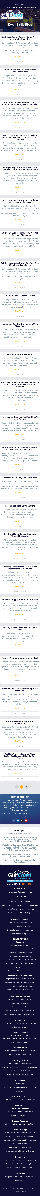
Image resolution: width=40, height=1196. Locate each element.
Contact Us (22, 909)
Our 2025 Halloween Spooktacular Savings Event (20, 861)
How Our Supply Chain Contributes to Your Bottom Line (20, 71)
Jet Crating (10, 963)
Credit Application (29, 1014)
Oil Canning (12, 986)
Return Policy (12, 913)
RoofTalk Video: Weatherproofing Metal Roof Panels (20, 689)
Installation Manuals (12, 982)
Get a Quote (20, 1099)
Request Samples (30, 1177)
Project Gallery (28, 1054)
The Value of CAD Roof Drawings (20, 295)
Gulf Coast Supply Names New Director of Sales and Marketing (20, 234)
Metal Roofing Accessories (27, 1140)
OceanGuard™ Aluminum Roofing (20, 956)
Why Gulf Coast (11, 909)
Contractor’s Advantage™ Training (20, 999)
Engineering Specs (26, 923)
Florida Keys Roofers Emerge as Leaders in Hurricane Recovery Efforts (20, 448)
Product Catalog (12, 923)
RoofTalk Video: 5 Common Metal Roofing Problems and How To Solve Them (20, 756)
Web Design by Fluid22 (20, 1194)
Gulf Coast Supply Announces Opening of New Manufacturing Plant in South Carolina (20, 384)
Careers (31, 909)
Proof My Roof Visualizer (20, 1007)
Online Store (18, 1177)
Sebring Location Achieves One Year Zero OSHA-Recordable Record (20, 264)
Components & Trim (29, 949)
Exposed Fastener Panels (12, 949)
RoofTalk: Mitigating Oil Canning (20, 506)
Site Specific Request (14, 930)
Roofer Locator (20, 1084)
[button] (30, 15)
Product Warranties (25, 986)
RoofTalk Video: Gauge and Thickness (20, 477)
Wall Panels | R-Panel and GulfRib (19, 971)
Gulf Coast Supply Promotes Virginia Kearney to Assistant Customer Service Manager (20, 137)
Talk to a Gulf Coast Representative (15, 1087)
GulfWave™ (31, 1124)
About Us (11, 905)
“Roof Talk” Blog (31, 1023)
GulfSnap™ (29, 1112)
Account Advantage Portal (12, 1014)
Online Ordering (24, 913)
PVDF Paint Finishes (31, 960)
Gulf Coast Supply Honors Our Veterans (20, 599)
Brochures (20, 1023)
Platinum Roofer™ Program (20, 1003)
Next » (31, 787)
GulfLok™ (10, 1112)
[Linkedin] (17, 820)
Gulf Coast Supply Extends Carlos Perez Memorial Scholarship (20, 38)
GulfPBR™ (22, 1124)
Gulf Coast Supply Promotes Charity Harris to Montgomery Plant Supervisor (20, 103)
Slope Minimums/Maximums (20, 354)
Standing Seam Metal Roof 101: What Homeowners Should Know (20, 568)
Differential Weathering (19, 1042)
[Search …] (35, 15)
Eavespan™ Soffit (10, 1140)
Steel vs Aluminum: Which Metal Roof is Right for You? (20, 418)
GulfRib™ (5, 1124)
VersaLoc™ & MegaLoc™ (19, 1115)
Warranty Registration (12, 990)
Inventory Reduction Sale (20, 833)
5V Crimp (14, 1124)
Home (4, 905)
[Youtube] (26, 820)
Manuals (27, 926)
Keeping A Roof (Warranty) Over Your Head (20, 628)
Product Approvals (16, 926)
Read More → (20, 57)
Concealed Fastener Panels (20, 945)
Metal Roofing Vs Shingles (28, 1038)
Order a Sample (8, 1099)
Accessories (12, 952)
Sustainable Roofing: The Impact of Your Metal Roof (20, 325)
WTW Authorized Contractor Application (20, 1010)
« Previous (10, 787)
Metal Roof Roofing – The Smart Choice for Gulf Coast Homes (20, 855)
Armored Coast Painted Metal (12, 960)
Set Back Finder (28, 930)
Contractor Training (19, 934)
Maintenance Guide (19, 1027)
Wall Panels (30, 1151)
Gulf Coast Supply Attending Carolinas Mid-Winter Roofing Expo (20, 201)
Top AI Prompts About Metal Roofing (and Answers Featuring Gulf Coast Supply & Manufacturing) (20, 839)
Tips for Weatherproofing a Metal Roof (20, 658)
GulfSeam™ (19, 1112)
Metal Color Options (25, 952)
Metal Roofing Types (12, 1051)
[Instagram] (22, 820)
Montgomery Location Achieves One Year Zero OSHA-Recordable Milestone (20, 168)
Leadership (20, 905)
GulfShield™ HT (20, 967)
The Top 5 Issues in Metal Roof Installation (20, 722)
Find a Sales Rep (32, 905)
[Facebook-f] (13, 820)
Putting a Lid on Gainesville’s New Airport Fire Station (20, 535)
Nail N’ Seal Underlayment (25, 963)
